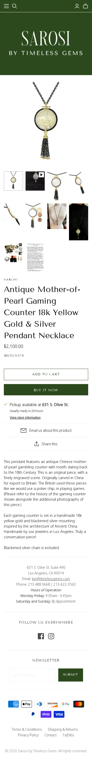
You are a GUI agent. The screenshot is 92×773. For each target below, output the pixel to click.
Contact (50, 735)
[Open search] (14, 6)
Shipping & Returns (63, 729)
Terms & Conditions (27, 729)
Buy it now (46, 390)
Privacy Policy (28, 735)
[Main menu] (6, 6)
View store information (25, 417)
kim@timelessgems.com (51, 578)
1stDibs (68, 735)
